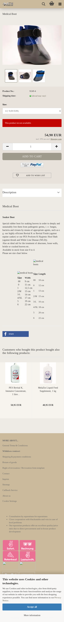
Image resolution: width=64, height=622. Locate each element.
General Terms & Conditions (15, 445)
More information (32, 615)
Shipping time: (9, 95)
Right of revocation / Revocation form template (23, 468)
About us (6, 496)
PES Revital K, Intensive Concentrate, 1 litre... (16, 391)
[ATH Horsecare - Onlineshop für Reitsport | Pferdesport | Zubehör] (6, 4)
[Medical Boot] (32, 43)
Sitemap (6, 484)
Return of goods (9, 462)
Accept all (32, 607)
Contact (6, 473)
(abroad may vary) (39, 96)
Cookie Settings (9, 501)
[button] (15, 334)
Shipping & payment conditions (16, 456)
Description (9, 192)
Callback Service (10, 490)
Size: (4, 104)
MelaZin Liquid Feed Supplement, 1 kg (48, 389)
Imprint (5, 479)
